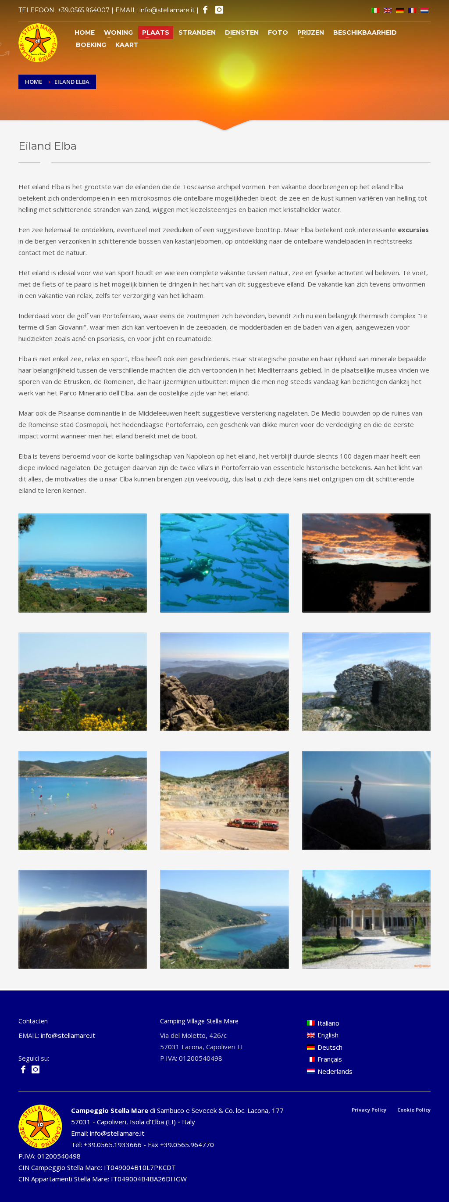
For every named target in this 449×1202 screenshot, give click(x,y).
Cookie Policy (414, 1109)
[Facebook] (204, 10)
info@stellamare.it (167, 10)
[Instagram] (218, 10)
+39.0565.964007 (83, 10)
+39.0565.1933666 (113, 1144)
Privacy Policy (369, 1109)
